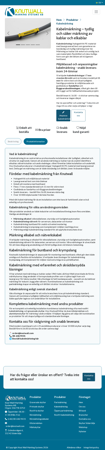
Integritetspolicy (91, 447)
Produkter (72, 19)
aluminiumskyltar (17, 313)
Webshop (83, 427)
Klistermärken (36, 423)
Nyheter (82, 431)
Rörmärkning (35, 415)
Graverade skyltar (38, 402)
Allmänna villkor (74, 447)
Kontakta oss (78, 114)
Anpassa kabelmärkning (64, 117)
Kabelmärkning (61, 406)
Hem (59, 19)
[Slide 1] (18, 44)
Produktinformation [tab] (36, 141)
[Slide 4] (33, 44)
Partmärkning (60, 402)
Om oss (82, 406)
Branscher (83, 415)
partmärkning (15, 284)
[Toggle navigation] (96, 11)
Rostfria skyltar (37, 410)
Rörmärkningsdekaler (39, 419)
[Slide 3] (28, 44)
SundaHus (74, 85)
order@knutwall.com (23, 333)
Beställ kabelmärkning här (25, 338)
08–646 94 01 (18, 336)
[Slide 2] (23, 44)
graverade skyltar (36, 311)
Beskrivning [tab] (13, 141)
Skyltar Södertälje (87, 423)
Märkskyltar (35, 427)
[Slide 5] (38, 44)
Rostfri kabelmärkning (64, 415)
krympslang (14, 259)
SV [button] (99, 2)
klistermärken (78, 311)
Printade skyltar (37, 406)
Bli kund (82, 410)
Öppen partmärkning (63, 410)
